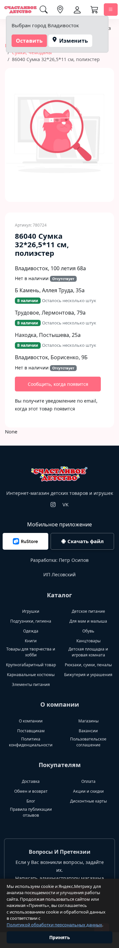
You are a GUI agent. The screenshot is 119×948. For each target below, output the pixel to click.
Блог (30, 801)
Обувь (88, 631)
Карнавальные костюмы (31, 674)
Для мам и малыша (88, 621)
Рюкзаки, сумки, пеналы (88, 665)
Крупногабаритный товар (31, 665)
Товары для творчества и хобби (30, 652)
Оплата (88, 781)
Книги (31, 641)
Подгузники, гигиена (30, 621)
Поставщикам (31, 731)
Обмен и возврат (31, 791)
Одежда (30, 631)
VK (65, 504)
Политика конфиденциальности (31, 742)
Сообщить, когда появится (58, 384)
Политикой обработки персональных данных (54, 925)
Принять (59, 937)
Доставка (31, 781)
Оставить (29, 40)
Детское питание (88, 611)
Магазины (88, 721)
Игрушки (30, 611)
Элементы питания (31, 684)
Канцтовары (88, 641)
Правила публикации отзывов (31, 812)
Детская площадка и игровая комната (88, 652)
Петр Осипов (74, 560)
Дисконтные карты (88, 801)
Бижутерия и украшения (88, 674)
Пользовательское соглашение (88, 742)
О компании (31, 721)
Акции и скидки (88, 791)
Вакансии (88, 731)
